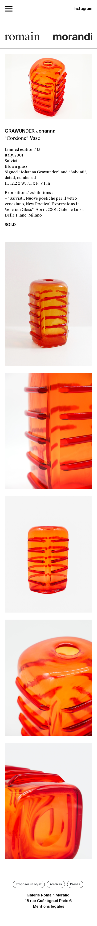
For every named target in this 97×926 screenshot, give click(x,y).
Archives (56, 884)
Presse (75, 884)
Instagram (83, 9)
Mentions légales (48, 907)
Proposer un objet (29, 884)
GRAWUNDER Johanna (30, 131)
